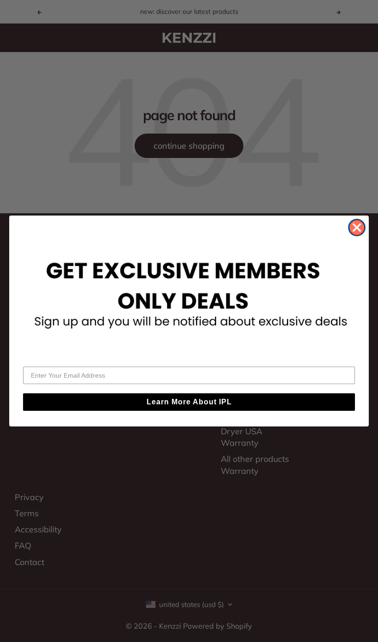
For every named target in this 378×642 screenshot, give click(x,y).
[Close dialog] (356, 227)
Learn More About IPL (189, 402)
